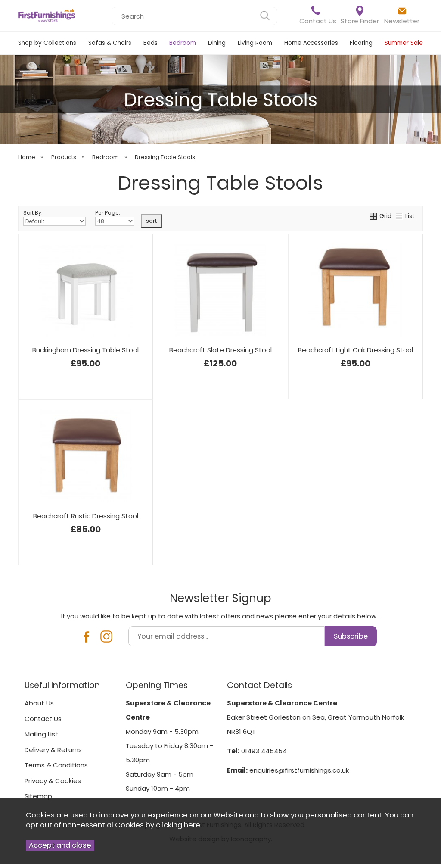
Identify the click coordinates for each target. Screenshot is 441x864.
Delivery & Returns (53, 749)
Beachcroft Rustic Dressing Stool (85, 516)
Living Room (255, 43)
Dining (217, 43)
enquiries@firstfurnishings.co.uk (299, 770)
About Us (39, 703)
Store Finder (360, 20)
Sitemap (38, 796)
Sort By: (33, 212)
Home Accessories (311, 43)
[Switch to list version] (400, 216)
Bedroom (182, 43)
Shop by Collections (47, 43)
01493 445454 (264, 750)
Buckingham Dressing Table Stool (85, 350)
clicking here (178, 825)
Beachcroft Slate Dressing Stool (220, 350)
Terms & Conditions (56, 765)
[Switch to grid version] (374, 216)
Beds (150, 43)
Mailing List (41, 734)
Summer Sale (404, 43)
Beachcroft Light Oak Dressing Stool (355, 350)
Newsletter (401, 20)
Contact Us (317, 20)
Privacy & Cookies (53, 780)
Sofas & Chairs (109, 43)
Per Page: (107, 212)
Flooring (361, 43)
